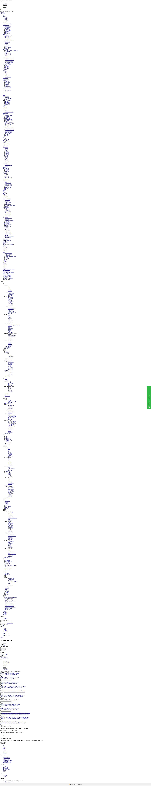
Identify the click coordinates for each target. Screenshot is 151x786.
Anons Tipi (7, 31)
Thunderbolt (7, 75)
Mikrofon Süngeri (8, 232)
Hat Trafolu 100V (8, 24)
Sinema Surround (8, 177)
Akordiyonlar (7, 117)
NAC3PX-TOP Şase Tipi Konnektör (10, 700)
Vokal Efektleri (8, 133)
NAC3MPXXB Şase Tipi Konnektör (10, 674)
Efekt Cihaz (7, 51)
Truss (4, 262)
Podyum (4, 265)
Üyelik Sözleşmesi (6, 758)
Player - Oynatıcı (6, 140)
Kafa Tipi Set (7, 210)
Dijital (6, 19)
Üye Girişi (5, 618)
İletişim (4, 771)
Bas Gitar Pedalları (8, 131)
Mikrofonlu (7, 45)
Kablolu (6, 170)
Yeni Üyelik (5, 775)
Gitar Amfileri (5, 121)
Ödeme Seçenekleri (6, 662)
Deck (6, 17)
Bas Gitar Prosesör (8, 132)
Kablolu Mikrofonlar (9, 35)
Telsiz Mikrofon (8, 36)
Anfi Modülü (10, 495)
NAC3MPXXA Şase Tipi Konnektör (10, 678)
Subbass (6, 151)
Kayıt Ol (6, 624)
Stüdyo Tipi (7, 42)
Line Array (7, 152)
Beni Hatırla (4, 623)
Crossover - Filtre (8, 185)
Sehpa (4, 252)
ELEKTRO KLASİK (9, 112)
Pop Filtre (7, 231)
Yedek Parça (10, 494)
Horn (6, 175)
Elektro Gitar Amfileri (9, 122)
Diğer (6, 56)
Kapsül (6, 235)
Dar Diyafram (7, 222)
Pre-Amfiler (10, 430)
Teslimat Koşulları (6, 757)
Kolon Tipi (7, 153)
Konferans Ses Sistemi (7, 277)
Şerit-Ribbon (7, 221)
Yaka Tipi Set (7, 209)
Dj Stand (6, 257)
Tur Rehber (7, 67)
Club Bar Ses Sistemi (7, 275)
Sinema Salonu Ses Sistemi (8, 278)
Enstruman (5, 108)
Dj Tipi (6, 43)
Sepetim (4, 770)
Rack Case (5, 263)
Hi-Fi (6, 46)
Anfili (6, 18)
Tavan (6, 173)
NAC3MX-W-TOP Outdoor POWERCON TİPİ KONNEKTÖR (16, 718)
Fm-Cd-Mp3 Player (9, 61)
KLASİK (7, 110)
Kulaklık (4, 40)
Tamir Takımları (8, 187)
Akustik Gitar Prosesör (9, 130)
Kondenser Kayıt (8, 218)
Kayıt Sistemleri (8, 81)
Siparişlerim (5, 4)
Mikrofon (4, 34)
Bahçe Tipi (7, 176)
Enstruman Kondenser (9, 220)
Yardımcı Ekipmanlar (9, 62)
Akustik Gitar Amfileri (9, 123)
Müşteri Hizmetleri (6, 769)
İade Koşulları (5, 666)
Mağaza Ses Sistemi (6, 270)
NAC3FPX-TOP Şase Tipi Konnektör (11, 709)
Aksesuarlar (7, 63)
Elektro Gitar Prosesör (9, 129)
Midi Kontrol (7, 82)
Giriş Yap (2, 624)
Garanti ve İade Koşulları (7, 760)
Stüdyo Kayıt (7, 37)
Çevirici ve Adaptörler (9, 236)
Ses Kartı (4, 73)
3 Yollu (6, 149)
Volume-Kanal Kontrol (9, 60)
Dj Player (7, 97)
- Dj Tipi (6, 20)
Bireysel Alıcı (10, 529)
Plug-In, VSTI (8, 87)
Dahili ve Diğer (8, 77)
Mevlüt (6, 164)
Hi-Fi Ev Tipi (7, 32)
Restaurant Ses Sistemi (7, 276)
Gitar (4, 109)
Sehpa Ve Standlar (6, 143)
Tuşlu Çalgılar (5, 113)
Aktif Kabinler (8, 26)
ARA (13, 11)
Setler (4, 94)
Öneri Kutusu (5, 669)
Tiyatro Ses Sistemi (6, 279)
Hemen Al (2, 650)
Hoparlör (4, 138)
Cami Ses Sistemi (6, 271)
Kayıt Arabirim (5, 80)
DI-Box (6, 134)
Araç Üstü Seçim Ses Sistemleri (9, 269)
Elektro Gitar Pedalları (9, 127)
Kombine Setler (8, 213)
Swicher (6, 55)
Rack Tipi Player (8, 98)
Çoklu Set (7, 154)
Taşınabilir (7, 28)
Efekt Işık (4, 241)
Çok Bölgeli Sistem (6, 141)
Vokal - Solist (7, 200)
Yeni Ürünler (5, 767)
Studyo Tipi (7, 29)
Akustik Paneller (8, 90)
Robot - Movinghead (7, 240)
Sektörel (4, 267)
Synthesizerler (7, 86)
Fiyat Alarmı (2, 645)
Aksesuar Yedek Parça (9, 39)
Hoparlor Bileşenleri (6, 179)
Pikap (6, 99)
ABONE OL (14, 730)
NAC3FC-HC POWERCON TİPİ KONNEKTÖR (13, 696)
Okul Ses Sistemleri (6, 273)
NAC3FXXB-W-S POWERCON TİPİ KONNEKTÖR (14, 687)
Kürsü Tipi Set (8, 211)
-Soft (70, 784)
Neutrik (1, 674)
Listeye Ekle (2, 658)
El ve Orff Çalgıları (8, 120)
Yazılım (4, 88)
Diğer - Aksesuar (6, 247)
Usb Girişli (7, 219)
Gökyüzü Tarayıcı (6, 246)
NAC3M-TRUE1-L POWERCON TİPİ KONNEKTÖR (14, 722)
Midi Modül (7, 104)
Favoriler (4, 7)
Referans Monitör (6, 79)
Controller (5, 72)
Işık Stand (7, 258)
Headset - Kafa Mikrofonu (10, 205)
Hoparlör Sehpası (8, 254)
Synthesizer (7, 116)
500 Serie (7, 84)
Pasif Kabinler (7, 27)
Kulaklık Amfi (8, 53)
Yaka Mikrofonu (8, 204)
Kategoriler (5, 5)
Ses (3, 15)
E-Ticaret (72, 784)
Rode (1, 637)
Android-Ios (7, 229)
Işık (3, 238)
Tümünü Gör (7, 33)
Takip (4, 245)
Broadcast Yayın (8, 38)
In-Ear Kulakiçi (8, 30)
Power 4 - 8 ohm (8, 22)
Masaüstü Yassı (8, 226)
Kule (6, 150)
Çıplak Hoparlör (8, 183)
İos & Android (8, 47)
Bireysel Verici (8, 214)
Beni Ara (4, 667)
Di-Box (6, 52)
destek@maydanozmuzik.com (8, 781)
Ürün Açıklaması (6, 661)
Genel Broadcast (8, 224)
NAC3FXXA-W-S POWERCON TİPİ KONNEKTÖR (14, 692)
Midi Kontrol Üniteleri (7, 100)
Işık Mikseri (5, 239)
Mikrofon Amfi (8, 54)
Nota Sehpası (7, 255)
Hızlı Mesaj (5, 668)
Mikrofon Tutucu (8, 234)
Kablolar (4, 142)
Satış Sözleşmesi (6, 759)
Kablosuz (7, 169)
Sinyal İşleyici (5, 49)
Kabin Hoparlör (6, 25)
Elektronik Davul (8, 119)
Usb (6, 74)
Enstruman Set (8, 212)
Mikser (4, 16)
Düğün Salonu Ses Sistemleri (8, 272)
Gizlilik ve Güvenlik (6, 761)
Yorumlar (4, 663)
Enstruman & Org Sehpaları (10, 256)
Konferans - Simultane (7, 64)
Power (4, 21)
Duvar (6, 174)
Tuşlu (4, 114)
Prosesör (6, 85)
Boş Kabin (7, 186)
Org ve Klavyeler (8, 115)
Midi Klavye (5, 78)
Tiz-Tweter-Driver (8, 180)
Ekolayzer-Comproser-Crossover (11, 50)
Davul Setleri (7, 203)
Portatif (6, 166)
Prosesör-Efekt (5, 126)
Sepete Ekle (3, 656)
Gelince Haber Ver (3, 654)
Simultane (7, 66)
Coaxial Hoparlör (8, 184)
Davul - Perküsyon (6, 118)
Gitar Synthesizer (11, 428)
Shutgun (6, 227)
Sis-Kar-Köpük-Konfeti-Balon (8, 244)
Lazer (4, 243)
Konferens (7, 65)
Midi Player (7, 103)
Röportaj (6, 228)
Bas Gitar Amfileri (8, 124)
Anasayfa (4, 2)
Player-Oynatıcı (6, 96)
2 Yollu (6, 148)
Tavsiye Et (7, 658)
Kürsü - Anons (8, 202)
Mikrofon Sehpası (8, 253)
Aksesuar (7, 48)
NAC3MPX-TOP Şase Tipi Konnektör (11, 705)
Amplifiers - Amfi (6, 139)
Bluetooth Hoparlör (8, 165)
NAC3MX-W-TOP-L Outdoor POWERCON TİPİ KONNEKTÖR (16, 714)
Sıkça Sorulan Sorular (7, 762)
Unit (6, 182)
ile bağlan (2, 625)
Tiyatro (6, 206)
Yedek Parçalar (8, 237)
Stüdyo (4, 70)
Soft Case (4, 264)
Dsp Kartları (7, 83)
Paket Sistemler (6, 68)
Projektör (4, 249)
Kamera (6, 225)
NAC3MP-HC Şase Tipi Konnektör (10, 683)
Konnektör (5, 261)
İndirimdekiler (5, 768)
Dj (3, 92)
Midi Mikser (7, 102)
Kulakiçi (6, 44)
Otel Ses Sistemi (6, 274)
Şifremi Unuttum (10, 623)
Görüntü (4, 248)
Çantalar (4, 105)
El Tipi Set (7, 208)
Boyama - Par (5, 242)
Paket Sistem (5, 71)
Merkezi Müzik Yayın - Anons (8, 57)
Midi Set (6, 101)
